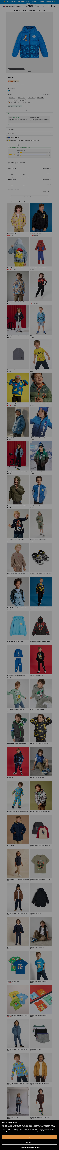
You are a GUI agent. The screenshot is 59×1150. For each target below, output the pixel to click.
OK (29, 1137)
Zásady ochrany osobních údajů (38, 1131)
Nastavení (29, 1142)
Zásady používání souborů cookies (20, 1131)
